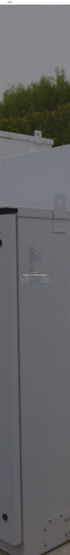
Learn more (35, 286)
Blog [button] (56, 2)
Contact (60, 2)
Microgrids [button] (50, 2)
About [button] (46, 2)
